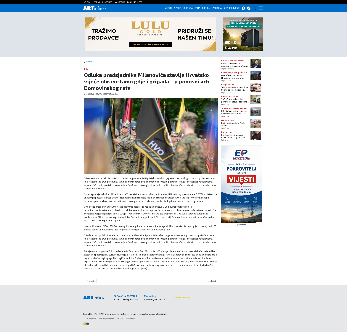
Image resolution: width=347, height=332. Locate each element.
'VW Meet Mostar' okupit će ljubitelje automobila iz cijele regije (234, 88)
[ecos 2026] (243, 34)
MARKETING (120, 2)
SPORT (177, 8)
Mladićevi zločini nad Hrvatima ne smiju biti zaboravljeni (232, 76)
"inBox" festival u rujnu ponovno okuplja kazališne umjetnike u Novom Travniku (235, 100)
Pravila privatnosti (106, 319)
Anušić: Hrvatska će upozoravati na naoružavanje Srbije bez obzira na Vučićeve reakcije (235, 64)
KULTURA (188, 8)
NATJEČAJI (87, 2)
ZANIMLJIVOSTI (232, 8)
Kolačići (120, 319)
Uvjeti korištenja (89, 319)
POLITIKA (217, 8)
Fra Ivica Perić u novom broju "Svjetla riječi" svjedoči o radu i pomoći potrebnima (235, 136)
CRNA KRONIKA (202, 8)
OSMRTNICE (107, 2)
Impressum (130, 319)
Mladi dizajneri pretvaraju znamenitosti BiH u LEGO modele (234, 112)
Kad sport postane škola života (233, 124)
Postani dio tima (182, 297)
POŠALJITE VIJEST (134, 2)
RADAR (97, 2)
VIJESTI (168, 8)
